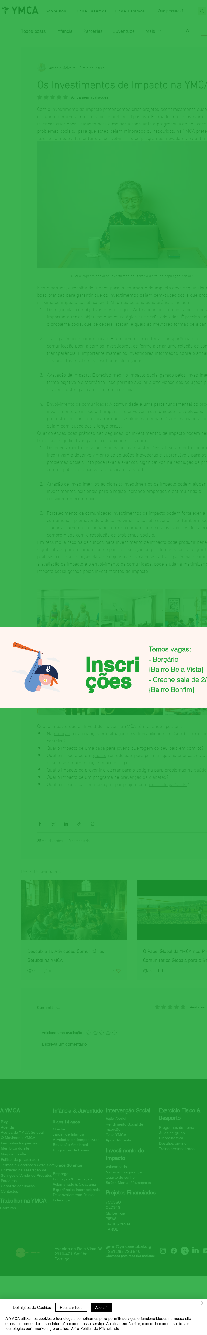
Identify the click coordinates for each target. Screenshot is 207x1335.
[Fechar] (202, 1303)
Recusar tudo (71, 1307)
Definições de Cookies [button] (32, 1307)
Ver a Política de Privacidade (94, 1328)
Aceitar (101, 1307)
